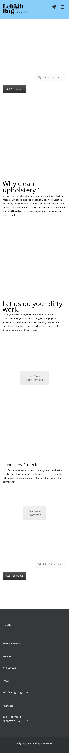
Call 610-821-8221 (53, 77)
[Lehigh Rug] (15, 9)
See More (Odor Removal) (34, 378)
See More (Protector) (35, 513)
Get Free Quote (14, 89)
